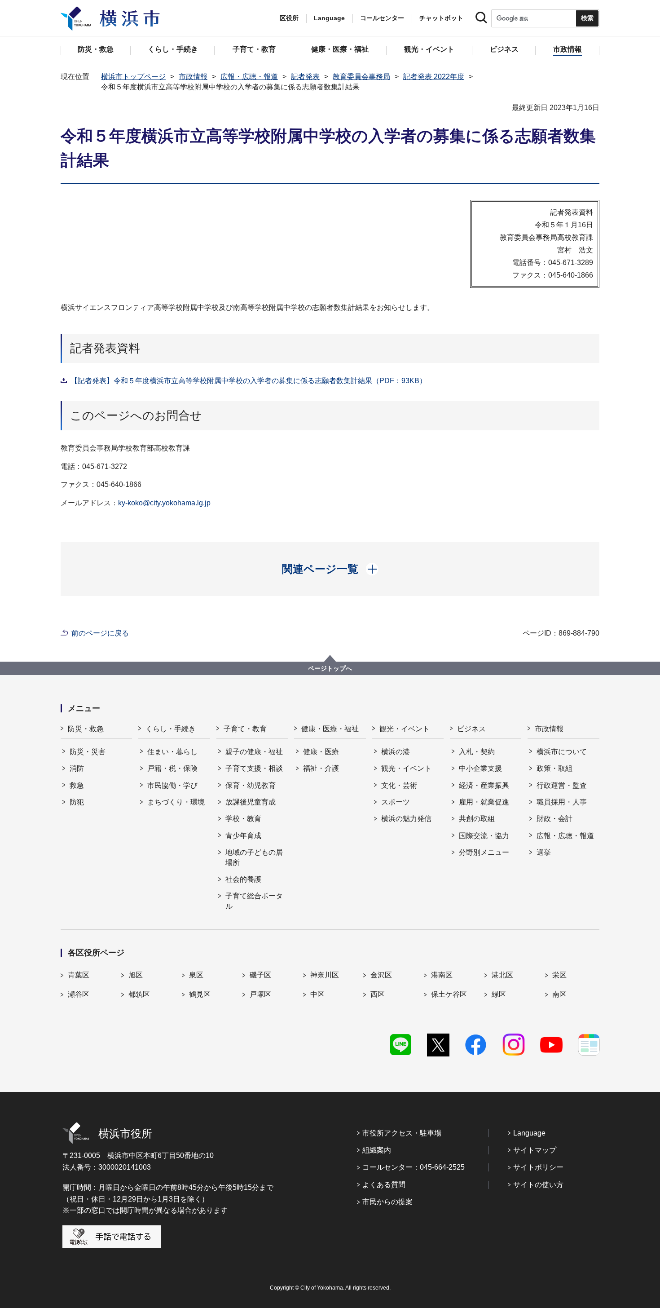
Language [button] (329, 18)
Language (529, 1133)
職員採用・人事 (562, 802)
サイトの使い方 (538, 1185)
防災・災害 (88, 752)
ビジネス (471, 729)
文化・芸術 (399, 785)
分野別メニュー (484, 852)
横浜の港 (395, 752)
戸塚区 (260, 994)
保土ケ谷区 (449, 994)
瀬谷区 (78, 994)
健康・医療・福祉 (330, 729)
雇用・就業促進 (484, 802)
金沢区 (381, 975)
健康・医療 (321, 752)
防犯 (77, 802)
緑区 (499, 994)
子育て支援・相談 (254, 768)
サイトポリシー (538, 1167)
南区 (559, 994)
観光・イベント (404, 729)
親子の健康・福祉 (254, 752)
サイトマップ (534, 1150)
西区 (377, 994)
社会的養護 (243, 879)
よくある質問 (383, 1185)
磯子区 (260, 975)
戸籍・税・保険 (172, 768)
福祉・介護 (321, 768)
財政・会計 (554, 818)
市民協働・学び (172, 785)
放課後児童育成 (250, 802)
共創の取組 (477, 818)
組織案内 (376, 1150)
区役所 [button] (289, 18)
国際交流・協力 (484, 836)
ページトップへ (330, 668)
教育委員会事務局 (361, 76)
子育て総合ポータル (254, 901)
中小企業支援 (480, 768)
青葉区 (78, 975)
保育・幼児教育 (250, 785)
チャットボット (441, 18)
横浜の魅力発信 (406, 818)
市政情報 (193, 76)
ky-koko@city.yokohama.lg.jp (164, 503)
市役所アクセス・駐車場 (401, 1133)
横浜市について (562, 752)
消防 (77, 768)
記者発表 (305, 76)
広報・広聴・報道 (249, 76)
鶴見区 (200, 994)
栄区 (559, 975)
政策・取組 (554, 768)
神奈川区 (324, 975)
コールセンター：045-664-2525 (413, 1167)
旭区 (135, 975)
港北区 (502, 975)
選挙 (544, 852)
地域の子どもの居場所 (254, 857)
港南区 (442, 975)
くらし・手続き (170, 729)
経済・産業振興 (484, 785)
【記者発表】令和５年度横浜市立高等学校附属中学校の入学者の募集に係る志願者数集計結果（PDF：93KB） (248, 380)
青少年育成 (243, 836)
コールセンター (382, 18)
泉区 (196, 975)
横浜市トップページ (133, 76)
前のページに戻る (100, 633)
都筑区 (139, 994)
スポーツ (395, 802)
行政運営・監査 (562, 785)
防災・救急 (86, 729)
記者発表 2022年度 (433, 76)
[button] (330, 569)
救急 (77, 785)
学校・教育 (243, 818)
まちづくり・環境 (176, 802)
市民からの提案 (387, 1202)
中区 (317, 994)
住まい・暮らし (172, 752)
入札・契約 (477, 752)
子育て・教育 (245, 729)
